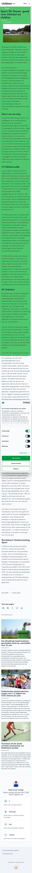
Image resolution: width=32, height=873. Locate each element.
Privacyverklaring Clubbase (10, 850)
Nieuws (7, 8)
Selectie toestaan (16, 463)
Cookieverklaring (7, 853)
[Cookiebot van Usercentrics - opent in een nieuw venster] (23, 403)
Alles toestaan (16, 458)
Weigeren (16, 469)
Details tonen (23, 453)
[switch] (27, 436)
